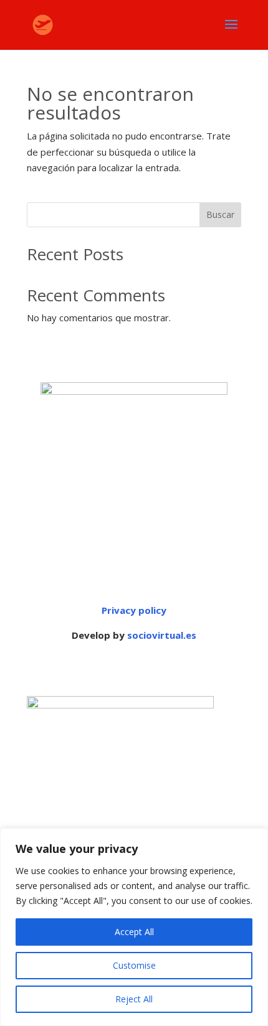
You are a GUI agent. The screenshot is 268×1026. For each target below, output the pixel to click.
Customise (134, 965)
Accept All (134, 932)
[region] (134, 927)
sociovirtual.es (161, 635)
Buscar (220, 214)
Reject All (134, 999)
